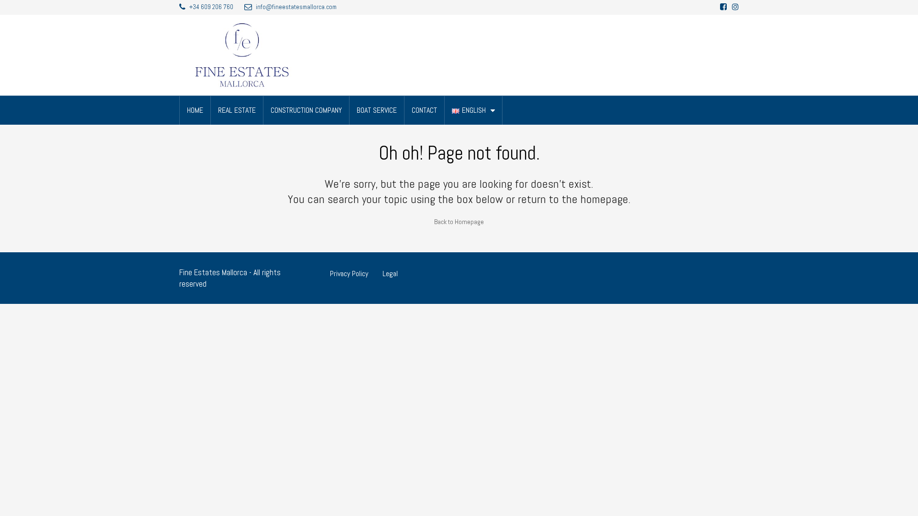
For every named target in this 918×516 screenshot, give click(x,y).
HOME (195, 110)
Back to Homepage (459, 221)
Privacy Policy (349, 274)
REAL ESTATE (237, 110)
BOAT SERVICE (377, 110)
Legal (390, 274)
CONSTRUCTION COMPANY (306, 110)
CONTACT (424, 110)
